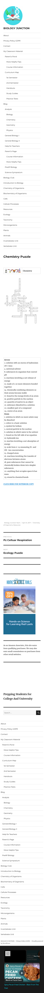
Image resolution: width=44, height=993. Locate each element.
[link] (7, 965)
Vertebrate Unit (10, 246)
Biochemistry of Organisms (15, 193)
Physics (9, 130)
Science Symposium (13, 172)
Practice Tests (12, 99)
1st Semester (11, 78)
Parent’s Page (11, 151)
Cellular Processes (11, 204)
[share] (36, 965)
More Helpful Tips (13, 62)
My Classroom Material (13, 51)
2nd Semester (12, 83)
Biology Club (8, 178)
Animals (6, 236)
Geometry (10, 125)
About (6, 35)
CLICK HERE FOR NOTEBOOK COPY (18, 484)
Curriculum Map (12, 72)
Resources (7, 209)
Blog (5, 104)
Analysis (8, 109)
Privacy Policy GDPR (12, 41)
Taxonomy (7, 220)
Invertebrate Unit (10, 241)
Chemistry (10, 120)
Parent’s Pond (11, 57)
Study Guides (12, 93)
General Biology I (12, 136)
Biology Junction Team (12, 523)
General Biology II (12, 141)
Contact (6, 46)
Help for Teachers (12, 146)
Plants (6, 230)
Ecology (6, 215)
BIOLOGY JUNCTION (16, 28)
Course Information (14, 67)
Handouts (10, 88)
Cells (5, 199)
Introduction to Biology (13, 183)
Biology (9, 114)
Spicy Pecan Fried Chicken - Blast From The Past (22, 966)
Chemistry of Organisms (13, 188)
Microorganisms (10, 225)
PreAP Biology (11, 167)
